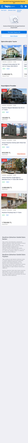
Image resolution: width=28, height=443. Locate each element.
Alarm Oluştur (14, 36)
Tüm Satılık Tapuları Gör (14, 32)
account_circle (26, 6)
